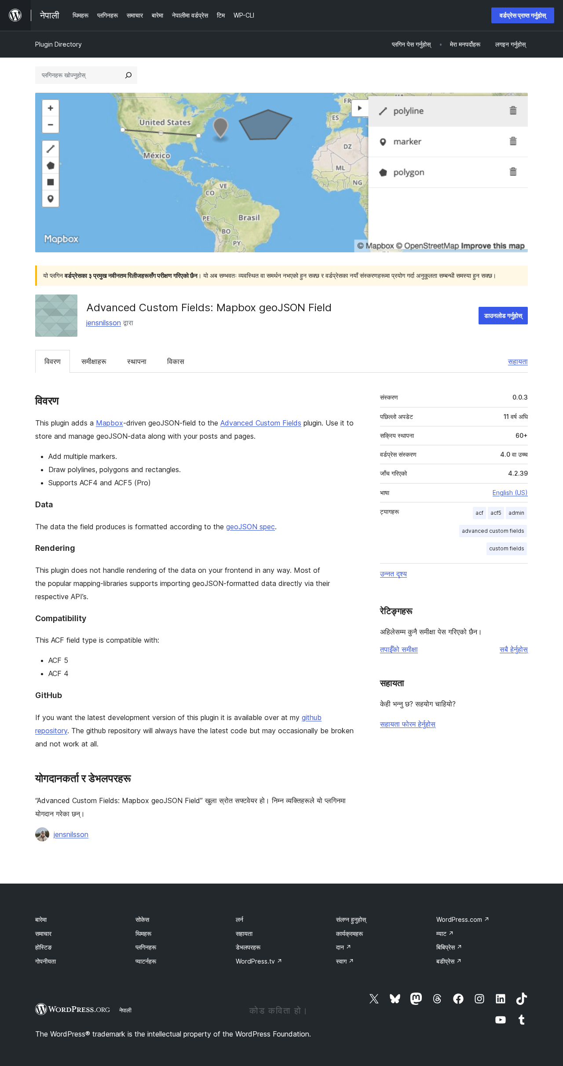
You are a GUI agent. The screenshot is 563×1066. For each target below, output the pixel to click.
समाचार (43, 933)
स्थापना (136, 361)
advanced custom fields (493, 531)
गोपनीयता (45, 961)
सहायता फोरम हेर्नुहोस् (407, 724)
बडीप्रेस (449, 961)
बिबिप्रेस (449, 947)
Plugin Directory (58, 44)
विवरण (52, 361)
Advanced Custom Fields (260, 422)
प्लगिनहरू (145, 947)
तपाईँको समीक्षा (399, 649)
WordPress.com (463, 919)
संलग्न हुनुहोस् (351, 919)
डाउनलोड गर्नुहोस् (503, 315)
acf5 (495, 512)
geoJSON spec (250, 526)
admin (516, 512)
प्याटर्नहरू (145, 961)
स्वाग (345, 961)
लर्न (239, 919)
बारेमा (41, 919)
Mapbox (109, 422)
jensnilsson (103, 322)
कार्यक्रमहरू (349, 933)
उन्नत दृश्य (393, 573)
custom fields (506, 548)
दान (343, 947)
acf (479, 512)
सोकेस (142, 919)
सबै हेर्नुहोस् (514, 649)
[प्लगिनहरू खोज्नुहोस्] (128, 75)
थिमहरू (143, 933)
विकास (175, 361)
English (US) (510, 492)
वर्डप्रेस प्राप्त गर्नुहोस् (523, 15)
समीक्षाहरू (93, 361)
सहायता (518, 361)
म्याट (445, 933)
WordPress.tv (259, 961)
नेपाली (125, 1010)
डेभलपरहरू (248, 947)
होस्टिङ (43, 947)
